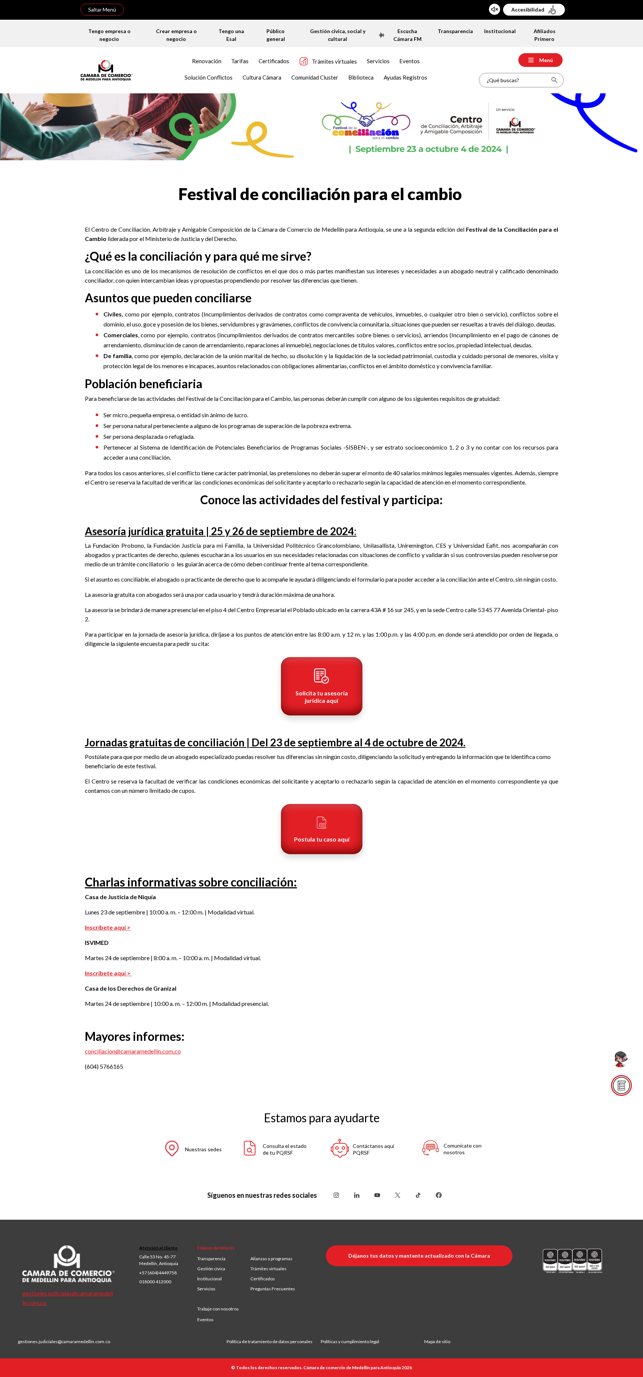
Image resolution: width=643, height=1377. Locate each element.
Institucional (209, 1278)
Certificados (262, 1278)
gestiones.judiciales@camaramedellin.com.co (64, 1341)
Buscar (554, 80)
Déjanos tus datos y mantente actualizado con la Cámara (419, 1255)
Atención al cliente (158, 1248)
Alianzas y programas (271, 1258)
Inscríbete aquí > (108, 927)
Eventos (205, 1319)
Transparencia (211, 1258)
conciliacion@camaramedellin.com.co (133, 1051)
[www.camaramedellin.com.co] (106, 69)
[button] (321, 686)
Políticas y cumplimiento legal (350, 1341)
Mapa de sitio (437, 1341)
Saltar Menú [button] (102, 9)
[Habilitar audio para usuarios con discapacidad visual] (494, 9)
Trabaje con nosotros (218, 1309)
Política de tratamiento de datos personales (274, 1341)
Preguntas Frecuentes (272, 1288)
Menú (546, 60)
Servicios (206, 1288)
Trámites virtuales (268, 1268)
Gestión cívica (211, 1268)
